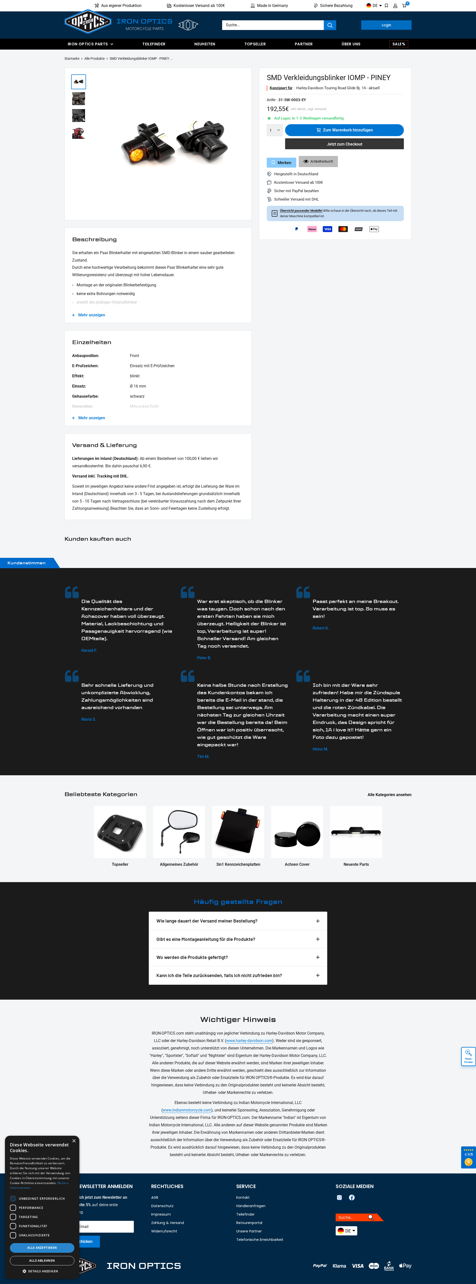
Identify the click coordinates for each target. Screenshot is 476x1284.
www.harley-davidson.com (249, 1040)
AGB (154, 1197)
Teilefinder (153, 44)
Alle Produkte (94, 58)
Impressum (161, 1214)
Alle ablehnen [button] (42, 1260)
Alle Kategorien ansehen (390, 794)
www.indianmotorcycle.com (187, 1110)
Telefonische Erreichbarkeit (259, 1239)
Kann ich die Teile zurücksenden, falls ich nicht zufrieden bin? (219, 975)
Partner (304, 44)
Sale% (398, 44)
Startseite (71, 58)
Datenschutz (162, 1205)
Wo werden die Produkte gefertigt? (192, 957)
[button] (42, 1271)
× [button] (74, 1141)
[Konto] (395, 6)
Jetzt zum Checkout (344, 144)
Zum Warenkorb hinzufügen (348, 130)
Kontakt (243, 1197)
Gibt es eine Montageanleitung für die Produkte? (205, 939)
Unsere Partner (249, 1231)
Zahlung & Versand (167, 1222)
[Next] (245, 145)
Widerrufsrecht (164, 1231)
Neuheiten (204, 44)
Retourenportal (249, 1222)
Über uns (351, 44)
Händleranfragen (251, 1205)
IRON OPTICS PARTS (88, 44)
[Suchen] (330, 25)
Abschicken (82, 1241)
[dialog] (42, 1207)
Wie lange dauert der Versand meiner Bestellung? (207, 921)
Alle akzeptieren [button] (42, 1248)
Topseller (255, 44)
